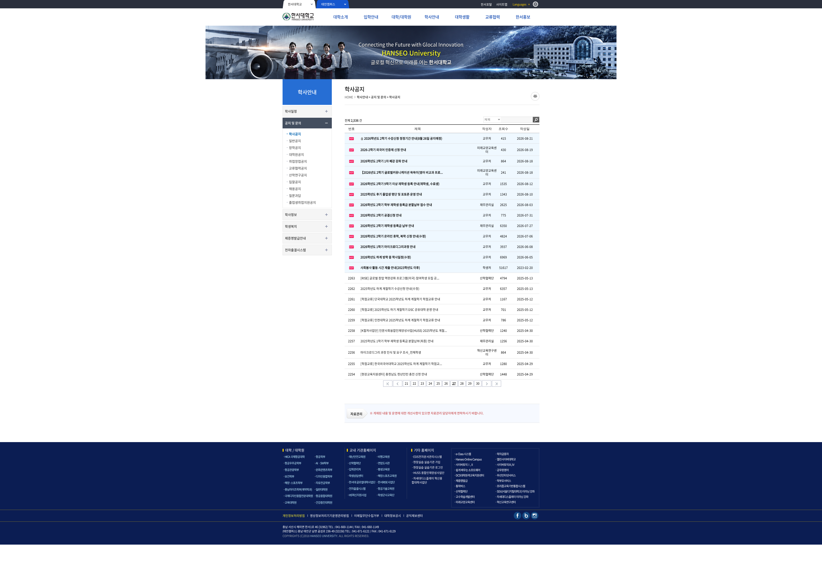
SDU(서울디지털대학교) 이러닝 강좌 (516, 491)
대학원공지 (296, 154)
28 (462, 383)
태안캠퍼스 (328, 4)
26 (446, 383)
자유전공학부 (323, 483)
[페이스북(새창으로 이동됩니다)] (517, 515)
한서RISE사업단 (386, 482)
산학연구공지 (298, 175)
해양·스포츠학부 (293, 483)
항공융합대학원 (324, 496)
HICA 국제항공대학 (295, 457)
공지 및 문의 (293, 123)
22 (414, 383)
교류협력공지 (298, 168)
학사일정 (291, 111)
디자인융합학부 (324, 476)
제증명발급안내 (295, 238)
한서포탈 (486, 4)
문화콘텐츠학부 (324, 470)
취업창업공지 (298, 161)
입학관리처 (355, 469)
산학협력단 (355, 463)
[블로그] (526, 515)
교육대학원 (290, 502)
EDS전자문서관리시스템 (427, 457)
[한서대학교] (307, 17)
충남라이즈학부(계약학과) (298, 489)
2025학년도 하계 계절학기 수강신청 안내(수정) (389, 288)
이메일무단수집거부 (366, 515)
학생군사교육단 (386, 495)
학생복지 (291, 226)
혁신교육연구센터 (506, 502)
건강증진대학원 (324, 502)
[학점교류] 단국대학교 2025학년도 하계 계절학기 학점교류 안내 (400, 299)
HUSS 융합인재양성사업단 (428, 473)
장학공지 (295, 147)
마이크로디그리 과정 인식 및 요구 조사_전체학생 (390, 352)
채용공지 (295, 188)
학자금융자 (503, 454)
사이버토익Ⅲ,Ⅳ (505, 464)
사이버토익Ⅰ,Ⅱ (464, 464)
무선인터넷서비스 (506, 475)
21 (406, 383)
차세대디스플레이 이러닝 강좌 (512, 497)
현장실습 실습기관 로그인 (428, 467)
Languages (519, 4)
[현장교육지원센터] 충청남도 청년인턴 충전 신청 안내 (393, 374)
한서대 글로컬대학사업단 (362, 482)
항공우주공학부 (293, 463)
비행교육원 (384, 457)
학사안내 (362, 97)
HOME (349, 97)
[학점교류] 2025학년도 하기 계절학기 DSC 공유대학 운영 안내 (399, 309)
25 (438, 383)
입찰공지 (295, 182)
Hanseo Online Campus (469, 459)
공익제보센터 (414, 515)
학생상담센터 (356, 476)
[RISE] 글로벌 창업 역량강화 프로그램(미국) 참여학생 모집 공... (399, 278)
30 (478, 383)
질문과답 (295, 195)
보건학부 (289, 476)
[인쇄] (535, 96)
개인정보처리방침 (294, 515)
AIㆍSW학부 (322, 463)
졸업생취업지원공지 (302, 202)
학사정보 (291, 214)
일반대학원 (322, 489)
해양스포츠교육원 (387, 476)
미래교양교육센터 (465, 502)
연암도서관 (384, 463)
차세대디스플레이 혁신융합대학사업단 (427, 480)
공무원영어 (503, 470)
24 (430, 383)
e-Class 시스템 (463, 454)
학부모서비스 (504, 480)
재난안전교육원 (357, 457)
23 (422, 383)
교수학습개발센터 (465, 497)
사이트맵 (501, 4)
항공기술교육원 (386, 488)
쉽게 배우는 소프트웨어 (468, 470)
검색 (536, 119)
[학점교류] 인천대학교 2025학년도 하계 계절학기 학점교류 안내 (400, 320)
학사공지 (295, 134)
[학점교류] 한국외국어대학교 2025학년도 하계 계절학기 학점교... (401, 363)
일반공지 (295, 140)
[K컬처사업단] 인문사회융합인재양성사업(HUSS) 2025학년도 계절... (403, 330)
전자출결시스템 (295, 250)
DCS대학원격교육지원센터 (470, 475)
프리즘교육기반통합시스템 (511, 486)
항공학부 (320, 457)
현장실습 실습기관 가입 (426, 462)
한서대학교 (295, 4)
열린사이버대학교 (506, 459)
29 (470, 383)
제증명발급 (462, 480)
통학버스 (460, 486)
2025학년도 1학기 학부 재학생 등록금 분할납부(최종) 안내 (396, 341)
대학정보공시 (392, 515)
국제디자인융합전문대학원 (299, 496)
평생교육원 (384, 469)
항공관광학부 (292, 470)
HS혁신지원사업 (357, 495)
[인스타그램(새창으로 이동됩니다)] (534, 515)
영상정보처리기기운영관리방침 (329, 515)
